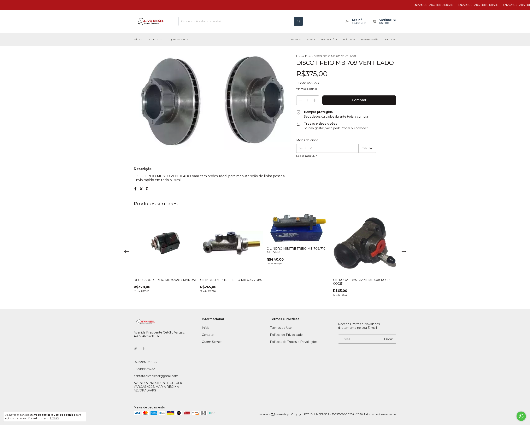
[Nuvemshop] (274, 415)
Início (138, 39)
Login (356, 19)
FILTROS (390, 39)
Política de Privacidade (286, 335)
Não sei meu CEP (306, 155)
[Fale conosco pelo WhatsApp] (521, 416)
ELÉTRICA (349, 39)
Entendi (54, 418)
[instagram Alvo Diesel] (135, 348)
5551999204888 (145, 362)
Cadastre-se (359, 22)
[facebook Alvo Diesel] (143, 348)
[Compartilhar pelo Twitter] (142, 189)
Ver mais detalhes (306, 88)
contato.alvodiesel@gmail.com (156, 376)
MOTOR (296, 39)
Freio (308, 56)
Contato (155, 39)
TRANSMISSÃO (370, 39)
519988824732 (144, 369)
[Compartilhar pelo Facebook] (136, 189)
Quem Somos (179, 39)
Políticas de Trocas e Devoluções (293, 342)
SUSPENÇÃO (329, 39)
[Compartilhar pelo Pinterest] (147, 189)
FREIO (311, 39)
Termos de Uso (281, 328)
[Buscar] (298, 21)
